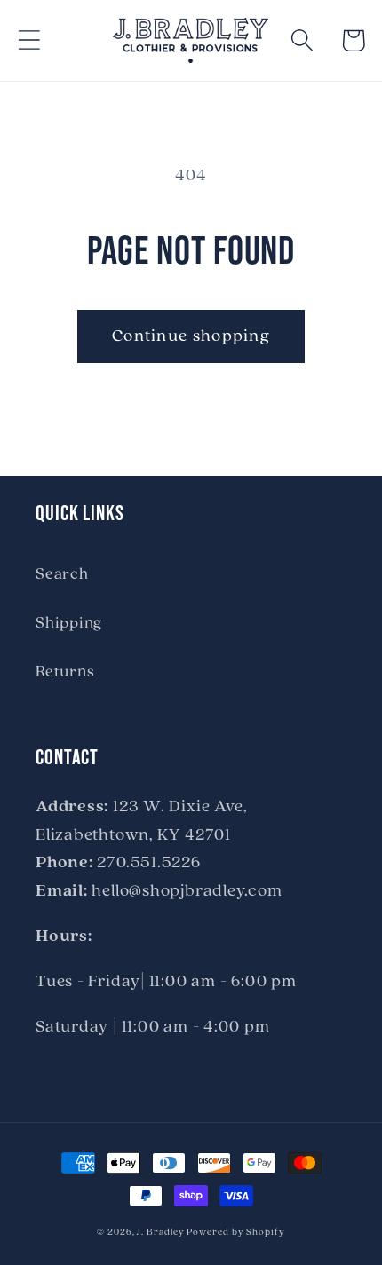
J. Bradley (160, 1232)
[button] (29, 40)
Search (62, 574)
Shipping (69, 623)
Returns (65, 672)
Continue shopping (191, 336)
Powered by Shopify (235, 1232)
